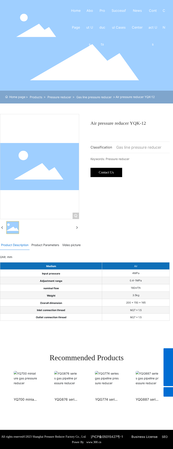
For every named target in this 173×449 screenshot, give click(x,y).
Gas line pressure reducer (94, 97)
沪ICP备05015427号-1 (107, 437)
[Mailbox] (168, 372)
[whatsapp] (168, 353)
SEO (165, 436)
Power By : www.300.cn (86, 442)
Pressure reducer (59, 97)
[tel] (168, 362)
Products (36, 97)
